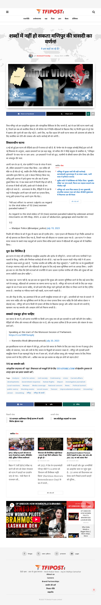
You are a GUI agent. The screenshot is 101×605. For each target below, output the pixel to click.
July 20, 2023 (52, 340)
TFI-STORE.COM (65, 368)
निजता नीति (50, 588)
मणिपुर (29, 393)
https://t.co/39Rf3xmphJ (21, 335)
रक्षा (46, 18)
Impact (60, 382)
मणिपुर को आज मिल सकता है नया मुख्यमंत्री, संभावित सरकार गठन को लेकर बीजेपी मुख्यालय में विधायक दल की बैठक (75, 192)
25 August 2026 (15, 461)
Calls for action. (28, 378)
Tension (54, 389)
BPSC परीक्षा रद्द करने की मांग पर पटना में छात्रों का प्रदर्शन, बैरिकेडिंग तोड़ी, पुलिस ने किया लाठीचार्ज (20, 455)
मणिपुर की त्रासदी (39, 393)
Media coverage (39, 385)
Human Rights (48, 382)
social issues (42, 389)
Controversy (55, 378)
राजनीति (26, 18)
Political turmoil (79, 385)
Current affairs (77, 378)
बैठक (66, 18)
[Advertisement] (50, 3)
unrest (10, 393)
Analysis (15, 378)
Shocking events (27, 389)
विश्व (53, 18)
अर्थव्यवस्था (37, 18)
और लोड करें (75, 201)
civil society (43, 378)
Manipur (26, 385)
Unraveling (87, 389)
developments (13, 382)
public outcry (12, 389)
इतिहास (42, 448)
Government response (31, 382)
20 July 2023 (58, 56)
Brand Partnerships (50, 581)
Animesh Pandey (43, 56)
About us (51, 574)
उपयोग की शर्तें (50, 585)
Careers (50, 578)
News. (67, 385)
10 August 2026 (73, 461)
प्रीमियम (75, 18)
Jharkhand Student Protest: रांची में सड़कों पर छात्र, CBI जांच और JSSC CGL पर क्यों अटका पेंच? (79, 455)
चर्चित (67, 56)
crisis (65, 378)
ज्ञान (59, 18)
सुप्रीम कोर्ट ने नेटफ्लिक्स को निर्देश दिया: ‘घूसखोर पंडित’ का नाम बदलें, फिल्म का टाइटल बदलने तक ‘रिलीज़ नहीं (75, 183)
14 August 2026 (44, 461)
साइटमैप (50, 592)
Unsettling (20, 393)
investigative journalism (75, 382)
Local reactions (13, 385)
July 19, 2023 (53, 228)
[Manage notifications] (94, 590)
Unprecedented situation (70, 389)
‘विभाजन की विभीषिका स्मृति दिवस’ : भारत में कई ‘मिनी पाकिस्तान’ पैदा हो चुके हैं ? (50, 455)
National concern (55, 385)
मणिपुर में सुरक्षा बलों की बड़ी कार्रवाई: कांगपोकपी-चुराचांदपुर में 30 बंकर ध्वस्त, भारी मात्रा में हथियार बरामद (74, 174)
